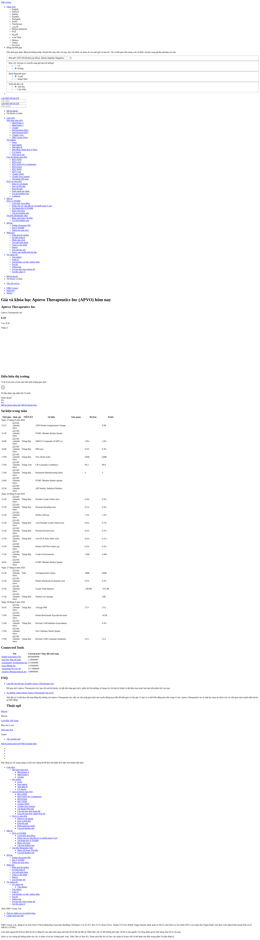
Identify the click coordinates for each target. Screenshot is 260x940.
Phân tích (10, 233)
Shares (15, 247)
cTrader (15, 128)
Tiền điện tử (17, 147)
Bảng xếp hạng (18, 211)
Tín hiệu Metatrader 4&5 (17, 215)
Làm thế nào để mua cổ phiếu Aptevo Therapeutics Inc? (30, 683)
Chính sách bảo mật (14, 915)
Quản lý (15, 259)
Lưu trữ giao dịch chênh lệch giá (31, 813)
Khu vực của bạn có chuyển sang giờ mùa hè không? (31, 63)
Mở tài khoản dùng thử (11, 405)
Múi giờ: (12, 58)
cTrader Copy (18, 135)
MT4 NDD (17, 159)
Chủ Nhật (21, 89)
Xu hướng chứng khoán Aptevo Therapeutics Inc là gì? (30, 693)
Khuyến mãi (17, 189)
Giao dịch (10, 118)
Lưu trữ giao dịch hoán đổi (28, 811)
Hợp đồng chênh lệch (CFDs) (24, 150)
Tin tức (15, 264)
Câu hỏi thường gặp (20, 193)
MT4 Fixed (17, 167)
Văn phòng (17, 257)
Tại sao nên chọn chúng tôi (23, 269)
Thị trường (11, 140)
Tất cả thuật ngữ (13, 739)
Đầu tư (9, 198)
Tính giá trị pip (18, 154)
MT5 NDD (17, 169)
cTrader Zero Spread (21, 176)
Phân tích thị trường (20, 235)
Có (18, 66)
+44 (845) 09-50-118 (10, 98)
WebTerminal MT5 (20, 132)
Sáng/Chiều (22, 79)
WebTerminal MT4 (20, 130)
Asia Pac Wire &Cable (11, 660)
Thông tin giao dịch (20, 230)
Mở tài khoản (12, 111)
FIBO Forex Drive (20, 137)
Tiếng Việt (10, 7)
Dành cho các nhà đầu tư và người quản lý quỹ (32, 206)
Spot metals (17, 145)
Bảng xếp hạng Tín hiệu (22, 218)
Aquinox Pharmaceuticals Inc (14, 671)
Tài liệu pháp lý (18, 272)
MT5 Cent (16, 172)
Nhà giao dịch (7, 730)
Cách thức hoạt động (21, 203)
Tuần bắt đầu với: (16, 84)
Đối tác (9, 223)
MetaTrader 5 (17, 125)
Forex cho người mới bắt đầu (24, 252)
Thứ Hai (21, 87)
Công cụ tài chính (19, 245)
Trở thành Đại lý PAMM (22, 208)
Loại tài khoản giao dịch (16, 157)
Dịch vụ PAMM (13, 201)
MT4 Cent (16, 162)
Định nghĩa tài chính (20, 191)
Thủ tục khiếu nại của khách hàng (20, 913)
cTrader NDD (18, 174)
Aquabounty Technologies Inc (14, 663)
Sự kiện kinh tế (18, 237)
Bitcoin (4, 711)
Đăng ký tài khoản (20, 184)
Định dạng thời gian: (17, 73)
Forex (14, 142)
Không (20, 68)
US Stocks (16, 152)
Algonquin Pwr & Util (11, 668)
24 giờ (20, 76)
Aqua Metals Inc (8, 666)
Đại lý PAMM (18, 228)
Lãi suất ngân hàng (20, 242)
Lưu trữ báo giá (18, 250)
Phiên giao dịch (18, 240)
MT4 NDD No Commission (24, 164)
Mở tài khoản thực (29, 405)
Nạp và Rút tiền (18, 186)
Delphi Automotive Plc (11, 657)
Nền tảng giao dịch (14, 120)
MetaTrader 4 (17, 123)
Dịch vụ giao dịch (14, 181)
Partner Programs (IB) (21, 225)
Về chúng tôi (12, 255)
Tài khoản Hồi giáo (20, 179)
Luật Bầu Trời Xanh (9, 720)
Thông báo (16, 267)
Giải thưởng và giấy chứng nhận (26, 262)
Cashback (16, 196)
